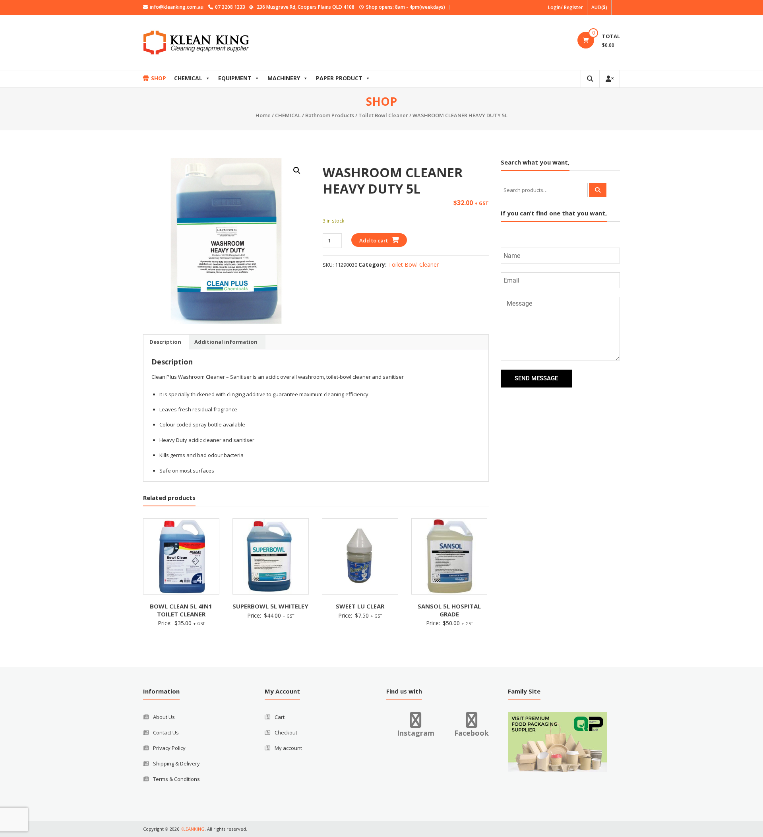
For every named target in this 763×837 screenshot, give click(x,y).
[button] (297, 170)
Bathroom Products (329, 115)
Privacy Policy (169, 748)
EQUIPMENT (235, 78)
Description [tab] (165, 341)
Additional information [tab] (226, 341)
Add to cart (373, 240)
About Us (164, 717)
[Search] (597, 190)
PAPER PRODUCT (339, 78)
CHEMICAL (188, 78)
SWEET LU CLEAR (360, 606)
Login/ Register (565, 7)
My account (288, 748)
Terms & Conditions (176, 779)
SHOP (158, 78)
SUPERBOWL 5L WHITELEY (270, 606)
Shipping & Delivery (176, 763)
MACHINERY (283, 78)
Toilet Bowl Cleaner (383, 115)
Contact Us (166, 732)
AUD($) (599, 7)
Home (263, 115)
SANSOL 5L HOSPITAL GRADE (449, 610)
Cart (280, 717)
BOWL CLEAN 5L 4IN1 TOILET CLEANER (181, 610)
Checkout (286, 732)
